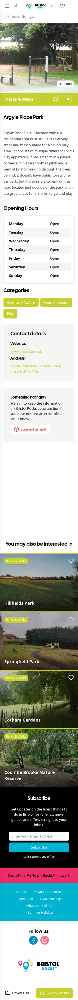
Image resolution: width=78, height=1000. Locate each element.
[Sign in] (15, 6)
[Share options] (69, 99)
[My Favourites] (62, 6)
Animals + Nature (21, 302)
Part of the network (39, 875)
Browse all (20, 993)
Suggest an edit (33, 429)
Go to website (58, 993)
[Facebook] (33, 940)
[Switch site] (51, 6)
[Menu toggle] (7, 6)
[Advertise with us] (71, 6)
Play (10, 313)
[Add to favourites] (55, 99)
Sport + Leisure (56, 302)
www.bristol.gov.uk (26, 351)
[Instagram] (44, 940)
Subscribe (39, 847)
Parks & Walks (20, 99)
